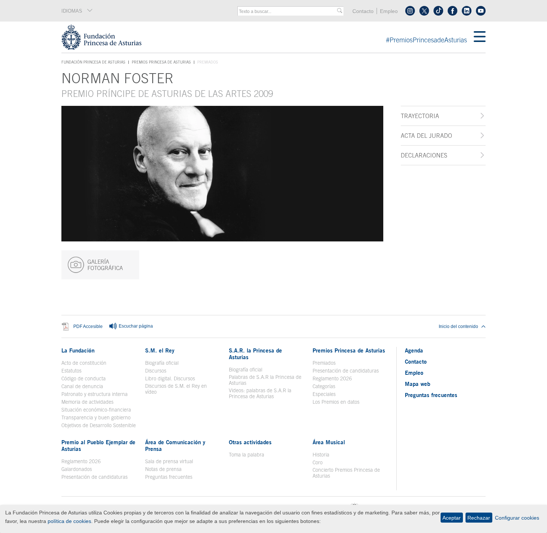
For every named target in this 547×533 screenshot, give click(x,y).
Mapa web (417, 383)
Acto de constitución (83, 363)
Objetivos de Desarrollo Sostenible (98, 425)
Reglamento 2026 (332, 378)
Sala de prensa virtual (169, 461)
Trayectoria (420, 116)
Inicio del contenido (458, 326)
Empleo (389, 11)
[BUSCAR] (339, 11)
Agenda (414, 350)
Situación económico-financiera (96, 410)
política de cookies (69, 521)
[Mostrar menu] (480, 37)
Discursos (155, 371)
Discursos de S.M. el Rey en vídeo (180, 389)
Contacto (363, 11)
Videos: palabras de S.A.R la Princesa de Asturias (260, 393)
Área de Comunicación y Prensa (175, 445)
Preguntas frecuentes (168, 477)
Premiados (324, 363)
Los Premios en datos (336, 402)
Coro (318, 462)
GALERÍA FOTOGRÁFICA (105, 265)
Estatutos (71, 371)
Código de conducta (83, 378)
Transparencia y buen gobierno (96, 417)
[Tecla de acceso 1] (267, 37)
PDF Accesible (88, 326)
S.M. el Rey (160, 350)
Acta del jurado (426, 135)
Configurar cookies (517, 518)
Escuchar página (135, 326)
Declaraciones (424, 155)
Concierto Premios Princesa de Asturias (346, 473)
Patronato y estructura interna (94, 394)
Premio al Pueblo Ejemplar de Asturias (98, 445)
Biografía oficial (162, 363)
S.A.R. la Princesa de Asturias (255, 353)
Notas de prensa (163, 469)
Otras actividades (250, 442)
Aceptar (451, 518)
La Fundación (78, 350)
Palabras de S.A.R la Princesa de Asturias (265, 380)
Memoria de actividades (87, 402)
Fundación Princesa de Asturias (93, 62)
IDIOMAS (71, 11)
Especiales (324, 394)
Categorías (324, 386)
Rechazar (478, 518)
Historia (321, 455)
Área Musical (329, 442)
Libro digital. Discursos (170, 378)
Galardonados (76, 469)
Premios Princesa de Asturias (161, 62)
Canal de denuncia (82, 386)
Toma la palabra (246, 455)
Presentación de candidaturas (346, 371)
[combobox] (288, 11)
